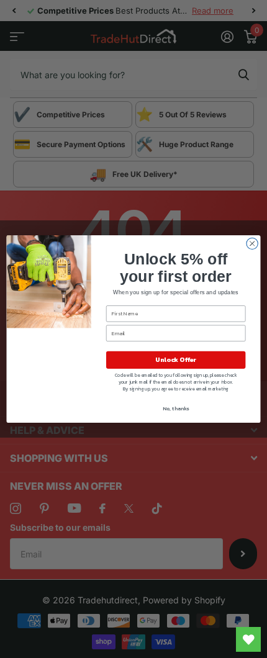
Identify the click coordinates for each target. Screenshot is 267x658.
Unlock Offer (175, 360)
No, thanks (176, 409)
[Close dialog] (252, 243)
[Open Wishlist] (248, 639)
